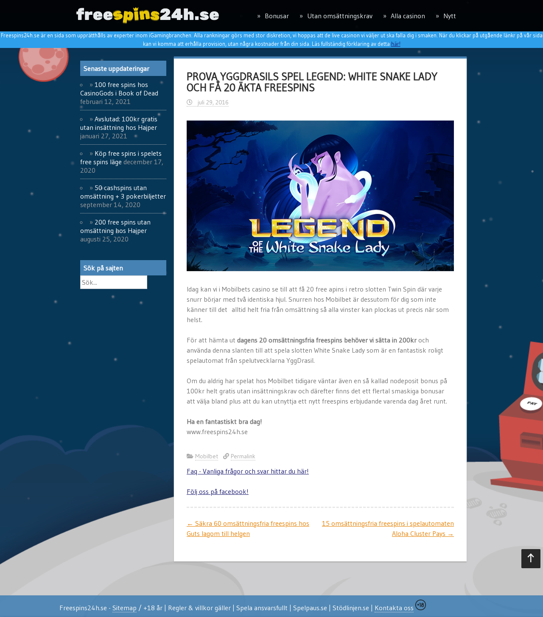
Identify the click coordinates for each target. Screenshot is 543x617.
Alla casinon (408, 15)
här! (395, 43)
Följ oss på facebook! (218, 491)
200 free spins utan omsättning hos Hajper (115, 226)
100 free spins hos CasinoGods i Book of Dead (119, 88)
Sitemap (124, 607)
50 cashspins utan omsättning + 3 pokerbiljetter (123, 191)
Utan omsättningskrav (339, 15)
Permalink (243, 456)
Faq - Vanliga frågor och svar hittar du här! (248, 471)
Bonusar (277, 15)
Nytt (449, 15)
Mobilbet (206, 456)
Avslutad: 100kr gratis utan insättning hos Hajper (118, 123)
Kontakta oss (394, 607)
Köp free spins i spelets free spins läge (121, 157)
